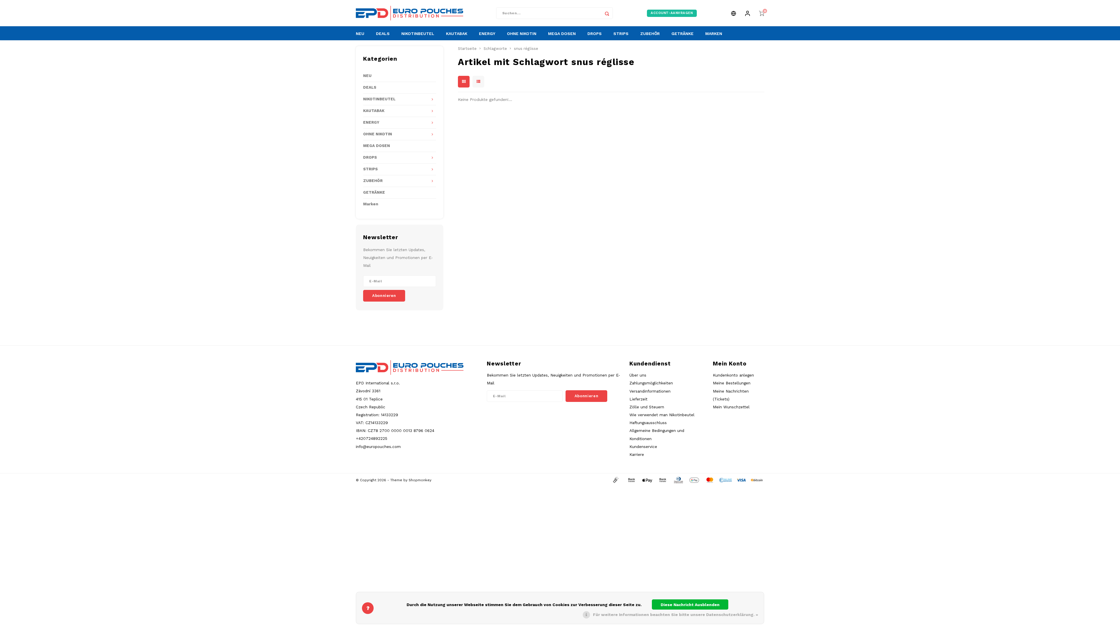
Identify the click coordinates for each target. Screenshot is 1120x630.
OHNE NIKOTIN (521, 33)
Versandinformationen (650, 391)
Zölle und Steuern (646, 407)
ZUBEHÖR (650, 33)
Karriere (636, 454)
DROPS (594, 33)
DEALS (383, 33)
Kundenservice (643, 446)
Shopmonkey (420, 480)
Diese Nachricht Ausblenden (690, 604)
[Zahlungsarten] (615, 479)
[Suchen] (607, 13)
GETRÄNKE (682, 33)
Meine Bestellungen (731, 383)
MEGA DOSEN (562, 33)
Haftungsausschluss (648, 422)
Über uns (637, 375)
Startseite (467, 48)
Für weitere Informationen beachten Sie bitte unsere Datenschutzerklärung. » (675, 614)
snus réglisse (526, 48)
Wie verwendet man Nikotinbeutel (661, 414)
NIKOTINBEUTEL (417, 33)
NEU (360, 33)
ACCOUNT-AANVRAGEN (672, 13)
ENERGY (487, 33)
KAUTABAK (456, 33)
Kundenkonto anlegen (733, 375)
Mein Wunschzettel (731, 407)
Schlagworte (495, 48)
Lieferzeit (638, 399)
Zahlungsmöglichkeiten (651, 383)
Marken (370, 204)
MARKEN (713, 33)
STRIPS (621, 33)
